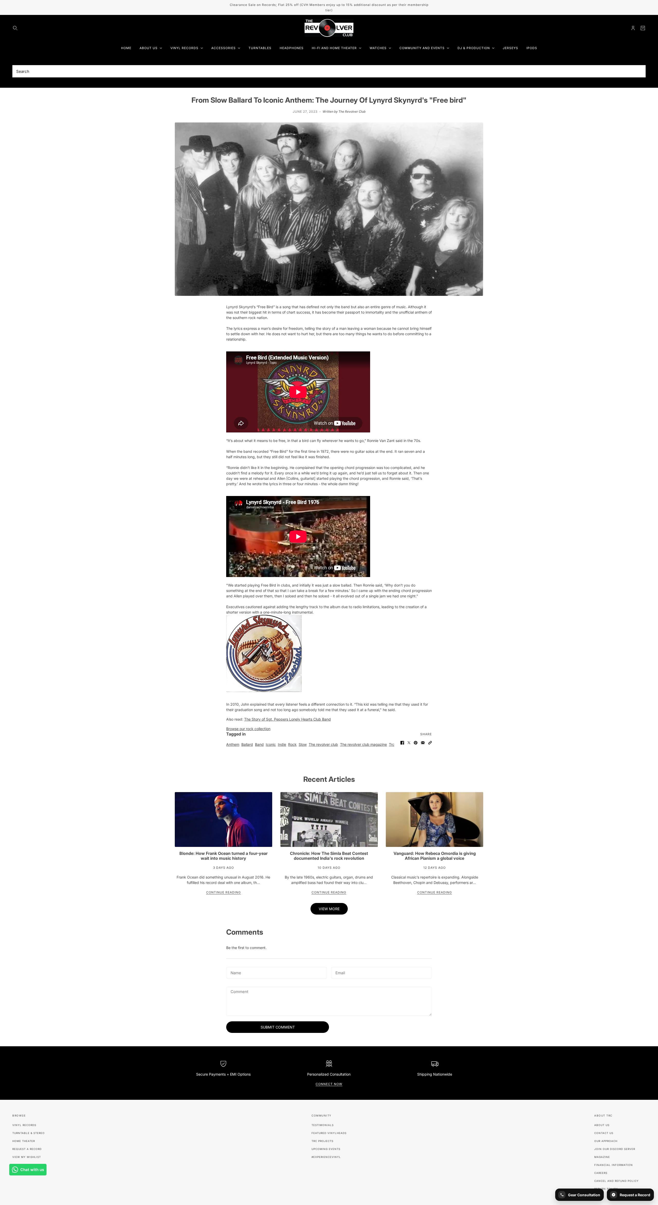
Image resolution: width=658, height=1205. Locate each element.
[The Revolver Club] (329, 28)
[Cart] (643, 28)
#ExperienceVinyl (326, 1156)
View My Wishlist (26, 1156)
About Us (601, 1125)
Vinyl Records (24, 1125)
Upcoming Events (326, 1148)
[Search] (15, 28)
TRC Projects (322, 1140)
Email (340, 972)
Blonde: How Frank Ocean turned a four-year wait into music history (223, 856)
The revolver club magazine (363, 744)
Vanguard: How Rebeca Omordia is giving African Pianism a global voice (435, 856)
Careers (600, 1172)
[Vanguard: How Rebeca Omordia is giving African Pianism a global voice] (434, 819)
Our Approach (605, 1140)
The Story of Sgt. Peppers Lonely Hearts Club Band (287, 719)
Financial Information (613, 1164)
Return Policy (606, 1188)
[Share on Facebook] (402, 743)
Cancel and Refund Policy (616, 1180)
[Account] (633, 28)
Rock (292, 744)
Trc (391, 744)
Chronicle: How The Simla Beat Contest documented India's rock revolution (329, 856)
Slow (303, 744)
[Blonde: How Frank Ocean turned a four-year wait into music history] (223, 819)
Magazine (602, 1156)
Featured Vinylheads (329, 1133)
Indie (282, 744)
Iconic (271, 744)
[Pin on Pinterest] (415, 743)
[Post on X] (409, 742)
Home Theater (23, 1140)
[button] (430, 743)
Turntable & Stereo (28, 1133)
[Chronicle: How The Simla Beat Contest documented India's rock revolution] (329, 819)
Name (235, 972)
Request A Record (27, 1148)
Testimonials (323, 1125)
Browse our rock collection (248, 728)
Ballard (247, 744)
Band (259, 744)
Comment (239, 992)
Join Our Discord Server (614, 1148)
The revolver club (323, 744)
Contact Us (603, 1133)
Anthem (232, 744)
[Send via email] (423, 743)
